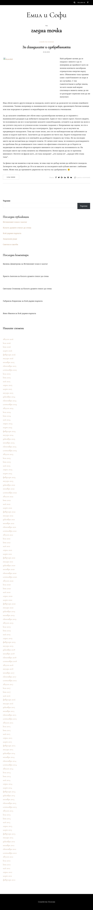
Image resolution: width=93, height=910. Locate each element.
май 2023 (6, 465)
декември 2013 (9, 795)
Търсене (6, 200)
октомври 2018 (9, 657)
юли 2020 (7, 584)
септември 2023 (10, 450)
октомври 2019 (9, 619)
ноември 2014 (8, 757)
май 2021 (6, 546)
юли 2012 (6, 860)
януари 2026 (8, 358)
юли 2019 (7, 626)
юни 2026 (7, 346)
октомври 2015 (9, 715)
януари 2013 (8, 837)
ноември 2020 (9, 569)
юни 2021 (7, 542)
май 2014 (6, 780)
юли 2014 (7, 772)
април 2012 (7, 872)
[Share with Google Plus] (61, 177)
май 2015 (6, 734)
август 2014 (8, 768)
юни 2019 (7, 630)
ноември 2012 (8, 845)
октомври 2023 (9, 446)
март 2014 (7, 787)
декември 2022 (9, 485)
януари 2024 (8, 435)
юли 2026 (7, 343)
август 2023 (8, 454)
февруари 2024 (9, 431)
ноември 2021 (8, 523)
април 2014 (7, 784)
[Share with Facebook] (55, 177)
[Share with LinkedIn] (64, 177)
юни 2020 (7, 588)
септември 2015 (10, 718)
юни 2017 (7, 692)
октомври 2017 (9, 676)
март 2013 (7, 830)
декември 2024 (9, 396)
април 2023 (7, 469)
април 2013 (7, 826)
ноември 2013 (8, 799)
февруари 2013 (9, 833)
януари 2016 (8, 703)
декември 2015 (9, 707)
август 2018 (8, 665)
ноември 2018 (9, 653)
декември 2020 (9, 565)
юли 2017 (7, 688)
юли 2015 (6, 726)
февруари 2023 (9, 477)
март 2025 (7, 389)
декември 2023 (9, 439)
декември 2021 (9, 519)
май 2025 (6, 381)
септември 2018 (10, 661)
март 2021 (7, 554)
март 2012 (7, 876)
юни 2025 (7, 377)
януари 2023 (8, 481)
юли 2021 (6, 538)
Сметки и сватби (10, 244)
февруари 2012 (9, 879)
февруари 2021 (9, 557)
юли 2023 (7, 458)
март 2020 (7, 600)
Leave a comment (83, 177)
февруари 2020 (9, 603)
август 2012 (8, 856)
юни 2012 (7, 864)
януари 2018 (8, 669)
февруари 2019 (9, 642)
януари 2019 (8, 646)
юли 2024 (7, 412)
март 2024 (7, 427)
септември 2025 (10, 370)
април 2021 (7, 550)
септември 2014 (10, 764)
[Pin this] (68, 177)
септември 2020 (10, 577)
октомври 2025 (9, 366)
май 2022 (6, 504)
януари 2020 (8, 607)
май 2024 (6, 419)
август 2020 (8, 580)
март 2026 (7, 350)
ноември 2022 (8, 488)
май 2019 (6, 634)
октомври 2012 (9, 849)
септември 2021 (10, 531)
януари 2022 (8, 515)
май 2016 (6, 695)
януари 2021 (8, 561)
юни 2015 (7, 730)
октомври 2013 (9, 803)
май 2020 (7, 592)
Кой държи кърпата (12, 233)
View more (11, 177)
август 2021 (8, 534)
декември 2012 (9, 841)
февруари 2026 (9, 354)
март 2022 (7, 508)
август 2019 (8, 623)
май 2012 (6, 868)
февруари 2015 (9, 745)
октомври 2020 (9, 573)
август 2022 (8, 496)
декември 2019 (9, 611)
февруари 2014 (9, 791)
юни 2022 (7, 500)
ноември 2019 (8, 615)
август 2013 (8, 810)
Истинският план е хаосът (15, 222)
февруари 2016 (9, 699)
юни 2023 (7, 462)
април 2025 (7, 385)
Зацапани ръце (10, 239)
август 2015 (8, 722)
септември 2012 (10, 853)
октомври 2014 (9, 761)
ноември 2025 (8, 362)
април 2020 (7, 596)
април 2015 (7, 738)
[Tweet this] (58, 177)
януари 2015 (8, 749)
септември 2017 (10, 680)
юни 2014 (7, 776)
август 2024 (8, 408)
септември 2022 (10, 492)
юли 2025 (7, 373)
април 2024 (7, 423)
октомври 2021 (9, 527)
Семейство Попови (46, 42)
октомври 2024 (9, 400)
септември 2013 (10, 807)
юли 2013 (6, 814)
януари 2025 (8, 393)
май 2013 (6, 822)
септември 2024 (10, 404)
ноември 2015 (8, 711)
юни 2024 (7, 416)
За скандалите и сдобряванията (47, 47)
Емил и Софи (47, 14)
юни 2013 (7, 818)
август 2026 (8, 339)
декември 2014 (9, 753)
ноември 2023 (8, 442)
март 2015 (7, 741)
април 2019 (7, 638)
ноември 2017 (8, 672)
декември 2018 (9, 649)
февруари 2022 (9, 511)
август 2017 (8, 684)
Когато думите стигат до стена (17, 227)
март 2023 (7, 473)
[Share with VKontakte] (71, 177)
